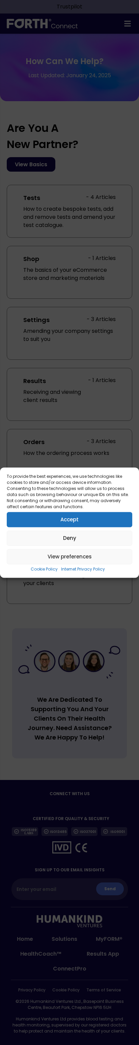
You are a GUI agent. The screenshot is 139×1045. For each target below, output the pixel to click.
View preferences (70, 556)
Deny (69, 538)
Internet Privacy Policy (83, 569)
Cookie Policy (44, 569)
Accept (69, 519)
